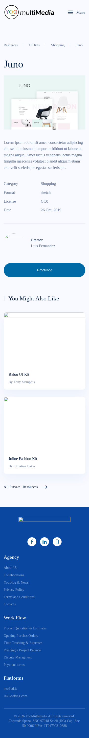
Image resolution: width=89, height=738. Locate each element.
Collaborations (14, 575)
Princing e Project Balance (22, 650)
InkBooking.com (15, 696)
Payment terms (14, 665)
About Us (10, 568)
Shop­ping (48, 183)
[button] (76, 12)
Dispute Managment (18, 657)
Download (44, 270)
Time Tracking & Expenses (23, 643)
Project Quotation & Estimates (25, 628)
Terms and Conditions (19, 597)
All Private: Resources (21, 487)
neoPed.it (10, 688)
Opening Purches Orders (21, 636)
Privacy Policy (14, 589)
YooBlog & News (16, 582)
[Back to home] (30, 12)
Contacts (10, 604)
